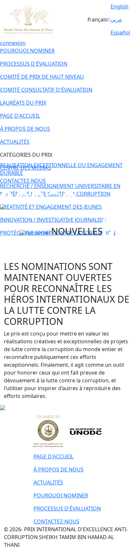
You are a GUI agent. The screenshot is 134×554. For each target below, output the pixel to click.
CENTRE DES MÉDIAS (25, 167)
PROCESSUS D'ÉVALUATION (33, 63)
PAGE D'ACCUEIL (20, 115)
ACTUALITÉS (15, 141)
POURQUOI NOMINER (27, 50)
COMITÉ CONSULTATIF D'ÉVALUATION (46, 89)
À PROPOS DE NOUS (25, 128)
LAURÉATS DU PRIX (23, 102)
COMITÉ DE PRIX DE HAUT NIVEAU (42, 76)
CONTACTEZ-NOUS (23, 180)
